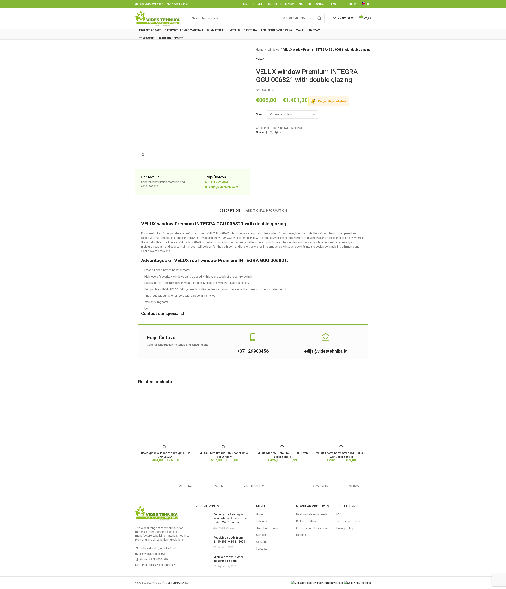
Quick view (165, 447)
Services (261, 534)
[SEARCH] (319, 18)
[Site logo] (158, 18)
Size (259, 114)
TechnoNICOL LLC (253, 486)
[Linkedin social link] (355, 4)
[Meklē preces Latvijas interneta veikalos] (317, 582)
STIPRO (354, 486)
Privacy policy (344, 528)
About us (261, 541)
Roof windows (280, 127)
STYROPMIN (320, 486)
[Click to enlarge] (143, 154)
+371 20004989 (158, 559)
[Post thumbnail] (203, 521)
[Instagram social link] (350, 4)
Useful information (267, 528)
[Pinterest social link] (276, 132)
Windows (273, 49)
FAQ (339, 514)
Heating (301, 534)
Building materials (307, 521)
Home (259, 49)
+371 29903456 (218, 182)
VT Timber (185, 486)
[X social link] (271, 132)
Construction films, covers (312, 528)
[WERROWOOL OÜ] (152, 486)
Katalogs (261, 521)
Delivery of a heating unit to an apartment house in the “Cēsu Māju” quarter (230, 518)
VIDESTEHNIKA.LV (175, 583)
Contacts (261, 548)
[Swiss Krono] (286, 486)
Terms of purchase (348, 521)
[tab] (229, 209)
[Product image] (164, 420)
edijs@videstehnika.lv (223, 187)
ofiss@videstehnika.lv (162, 564)
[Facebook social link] (346, 4)
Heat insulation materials (311, 514)
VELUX (260, 58)
